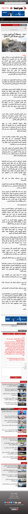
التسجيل (20, 334)
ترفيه (7, 1)
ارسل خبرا (11, 1)
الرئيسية (23, 25)
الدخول (8, 334)
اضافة (16, 377)
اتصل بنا (16, 1)
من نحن (20, 1)
